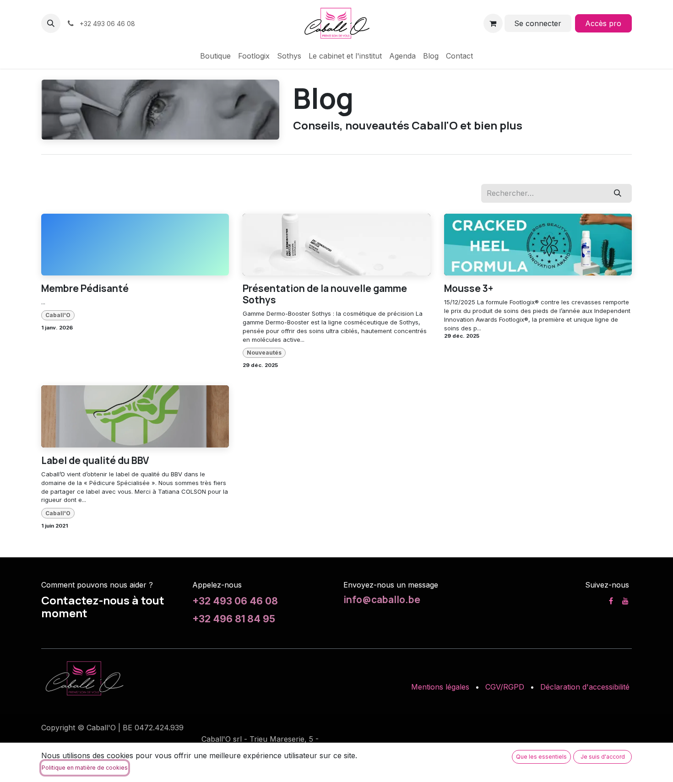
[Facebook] (611, 600)
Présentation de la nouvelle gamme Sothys (325, 294)
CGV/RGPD (504, 686)
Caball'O (58, 315)
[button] (50, 23)
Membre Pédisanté (85, 288)
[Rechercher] (618, 193)
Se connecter (537, 23)
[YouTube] (625, 600)
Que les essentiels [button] (541, 756)
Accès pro (603, 23)
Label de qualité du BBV (95, 460)
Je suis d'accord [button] (603, 756)
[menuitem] (215, 56)
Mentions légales (440, 686)
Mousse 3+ (468, 288)
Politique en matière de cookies (85, 767)
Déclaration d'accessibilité (585, 686)
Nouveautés (264, 352)
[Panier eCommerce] (493, 23)
